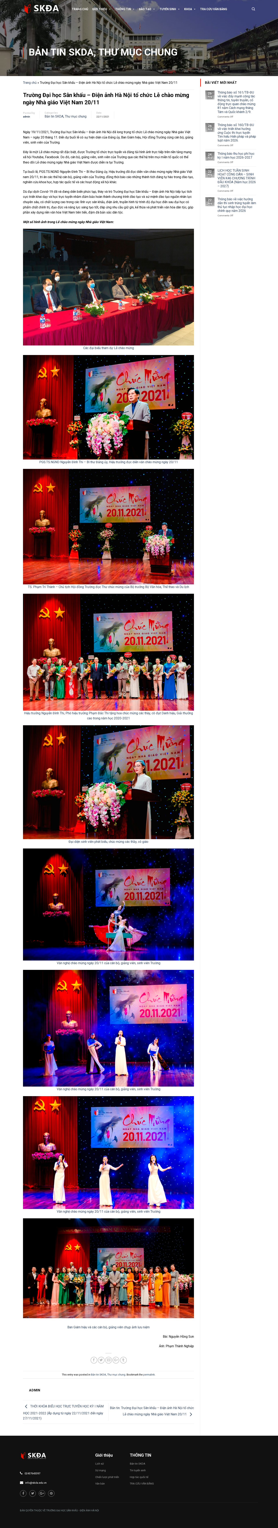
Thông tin (123, 9)
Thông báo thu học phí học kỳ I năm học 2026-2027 (236, 155)
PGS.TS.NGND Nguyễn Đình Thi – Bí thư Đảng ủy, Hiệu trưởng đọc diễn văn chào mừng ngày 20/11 (108, 462)
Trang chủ (80, 9)
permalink (149, 1374)
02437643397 (32, 1473)
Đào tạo (145, 9)
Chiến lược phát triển (107, 1477)
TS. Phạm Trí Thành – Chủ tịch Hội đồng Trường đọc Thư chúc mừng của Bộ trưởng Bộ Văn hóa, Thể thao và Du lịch (108, 587)
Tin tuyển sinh (138, 1470)
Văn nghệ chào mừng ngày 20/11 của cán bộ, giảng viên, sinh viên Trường (108, 963)
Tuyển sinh (167, 9)
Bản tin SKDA (61, 52)
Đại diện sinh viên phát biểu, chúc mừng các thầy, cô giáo (108, 842)
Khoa (188, 9)
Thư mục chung (137, 52)
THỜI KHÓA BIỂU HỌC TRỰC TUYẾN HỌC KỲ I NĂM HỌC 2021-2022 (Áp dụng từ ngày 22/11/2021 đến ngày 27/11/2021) (63, 1412)
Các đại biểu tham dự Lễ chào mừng (108, 348)
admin (26, 116)
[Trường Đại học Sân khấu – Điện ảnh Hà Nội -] (43, 9)
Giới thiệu (99, 9)
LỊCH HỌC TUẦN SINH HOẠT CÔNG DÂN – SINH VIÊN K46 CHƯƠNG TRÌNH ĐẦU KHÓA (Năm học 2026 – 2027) (237, 178)
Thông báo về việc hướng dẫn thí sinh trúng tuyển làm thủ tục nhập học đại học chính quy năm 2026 (237, 205)
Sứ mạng (100, 1470)
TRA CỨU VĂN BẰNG (213, 9)
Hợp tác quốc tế (139, 1477)
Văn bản (100, 1483)
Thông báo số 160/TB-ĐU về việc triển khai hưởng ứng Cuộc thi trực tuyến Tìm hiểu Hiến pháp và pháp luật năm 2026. (237, 133)
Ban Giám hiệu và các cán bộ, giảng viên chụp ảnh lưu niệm (108, 1327)
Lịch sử (99, 1463)
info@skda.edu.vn (36, 1482)
